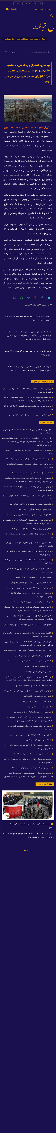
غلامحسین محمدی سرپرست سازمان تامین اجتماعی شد (30, 504)
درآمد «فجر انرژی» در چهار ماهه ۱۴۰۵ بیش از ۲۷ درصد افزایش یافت (28, 353)
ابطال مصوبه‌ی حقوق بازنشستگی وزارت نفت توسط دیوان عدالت (27, 650)
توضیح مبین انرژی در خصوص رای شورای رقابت (33, 577)
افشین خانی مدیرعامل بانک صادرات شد (36, 701)
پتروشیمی (45, 305)
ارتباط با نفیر (27, 3)
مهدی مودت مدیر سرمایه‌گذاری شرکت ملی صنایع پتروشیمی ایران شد (28, 626)
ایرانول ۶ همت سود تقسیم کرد (39, 706)
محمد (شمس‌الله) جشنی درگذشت (38, 671)
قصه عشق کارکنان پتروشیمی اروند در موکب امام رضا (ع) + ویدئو (30, 825)
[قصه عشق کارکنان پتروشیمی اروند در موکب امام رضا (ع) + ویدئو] (28, 805)
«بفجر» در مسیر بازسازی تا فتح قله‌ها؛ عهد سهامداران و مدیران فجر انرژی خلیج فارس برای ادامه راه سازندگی (28, 643)
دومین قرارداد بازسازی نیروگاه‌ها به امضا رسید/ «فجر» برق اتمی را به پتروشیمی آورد (28, 318)
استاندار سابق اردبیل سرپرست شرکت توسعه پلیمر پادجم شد (29, 660)
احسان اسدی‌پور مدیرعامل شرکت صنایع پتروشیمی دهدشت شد (27, 514)
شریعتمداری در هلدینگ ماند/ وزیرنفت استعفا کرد (32, 712)
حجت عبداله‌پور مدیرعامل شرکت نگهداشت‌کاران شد (32, 753)
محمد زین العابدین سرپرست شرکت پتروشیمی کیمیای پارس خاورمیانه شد (30, 728)
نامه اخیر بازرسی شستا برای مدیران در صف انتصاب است (30, 472)
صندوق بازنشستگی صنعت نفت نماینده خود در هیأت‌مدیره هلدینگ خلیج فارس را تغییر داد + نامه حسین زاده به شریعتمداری (28, 775)
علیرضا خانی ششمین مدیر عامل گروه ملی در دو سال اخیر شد (29, 414)
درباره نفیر (17, 3)
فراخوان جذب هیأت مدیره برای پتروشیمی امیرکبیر (33, 655)
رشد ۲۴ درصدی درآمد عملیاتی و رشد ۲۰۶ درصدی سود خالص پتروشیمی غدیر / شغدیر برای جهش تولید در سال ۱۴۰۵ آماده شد (29, 678)
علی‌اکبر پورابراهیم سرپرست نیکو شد (37, 666)
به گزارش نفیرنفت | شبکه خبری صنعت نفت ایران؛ (28, 127)
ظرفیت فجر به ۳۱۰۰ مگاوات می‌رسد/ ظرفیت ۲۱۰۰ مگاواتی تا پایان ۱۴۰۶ (28, 408)
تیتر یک (36, 305)
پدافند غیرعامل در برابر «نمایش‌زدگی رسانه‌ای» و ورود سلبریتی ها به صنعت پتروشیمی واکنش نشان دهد (28, 522)
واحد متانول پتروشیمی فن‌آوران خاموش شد (35, 509)
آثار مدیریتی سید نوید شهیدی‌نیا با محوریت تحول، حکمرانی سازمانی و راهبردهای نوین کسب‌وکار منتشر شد (29, 617)
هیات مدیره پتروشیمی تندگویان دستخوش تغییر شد (32, 601)
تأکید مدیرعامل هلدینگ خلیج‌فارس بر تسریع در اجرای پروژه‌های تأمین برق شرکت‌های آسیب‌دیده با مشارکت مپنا (28, 609)
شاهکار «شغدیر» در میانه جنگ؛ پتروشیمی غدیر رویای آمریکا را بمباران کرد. (29, 561)
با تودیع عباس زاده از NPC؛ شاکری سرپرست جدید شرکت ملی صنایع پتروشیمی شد (29, 747)
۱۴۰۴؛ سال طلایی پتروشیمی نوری (38, 739)
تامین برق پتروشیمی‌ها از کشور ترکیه (37, 696)
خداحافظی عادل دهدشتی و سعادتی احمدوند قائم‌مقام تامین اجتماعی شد (29, 466)
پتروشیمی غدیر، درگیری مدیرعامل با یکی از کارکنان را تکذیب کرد (27, 690)
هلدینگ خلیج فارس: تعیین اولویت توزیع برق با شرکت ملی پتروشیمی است (30, 570)
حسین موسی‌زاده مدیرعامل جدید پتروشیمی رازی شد (31, 767)
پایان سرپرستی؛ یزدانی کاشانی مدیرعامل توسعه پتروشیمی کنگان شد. (28, 536)
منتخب (27, 305)
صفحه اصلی (37, 3)
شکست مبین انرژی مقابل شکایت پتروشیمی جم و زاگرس (30, 582)
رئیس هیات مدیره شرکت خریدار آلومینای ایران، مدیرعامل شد (28, 587)
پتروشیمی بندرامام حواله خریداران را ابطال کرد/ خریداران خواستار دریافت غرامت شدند (28, 390)
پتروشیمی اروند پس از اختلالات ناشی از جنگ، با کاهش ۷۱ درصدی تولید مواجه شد (30, 595)
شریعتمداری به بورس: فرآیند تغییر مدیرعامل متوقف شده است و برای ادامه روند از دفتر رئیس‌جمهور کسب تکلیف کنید (28, 368)
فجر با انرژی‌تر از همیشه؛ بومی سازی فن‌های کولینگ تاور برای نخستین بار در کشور (29, 544)
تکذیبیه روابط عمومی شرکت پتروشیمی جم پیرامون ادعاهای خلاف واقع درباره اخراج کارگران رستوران (28, 635)
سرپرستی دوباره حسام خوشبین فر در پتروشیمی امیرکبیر (31, 734)
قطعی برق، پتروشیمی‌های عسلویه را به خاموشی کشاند (31, 528)
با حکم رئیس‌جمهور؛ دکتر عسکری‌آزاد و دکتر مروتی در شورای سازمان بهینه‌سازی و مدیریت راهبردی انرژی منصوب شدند (30, 719)
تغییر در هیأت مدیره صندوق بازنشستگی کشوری (33, 685)
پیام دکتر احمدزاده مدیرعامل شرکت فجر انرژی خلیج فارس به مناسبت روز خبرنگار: (30, 553)
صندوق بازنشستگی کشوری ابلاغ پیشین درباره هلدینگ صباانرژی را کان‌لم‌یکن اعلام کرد (27, 761)
